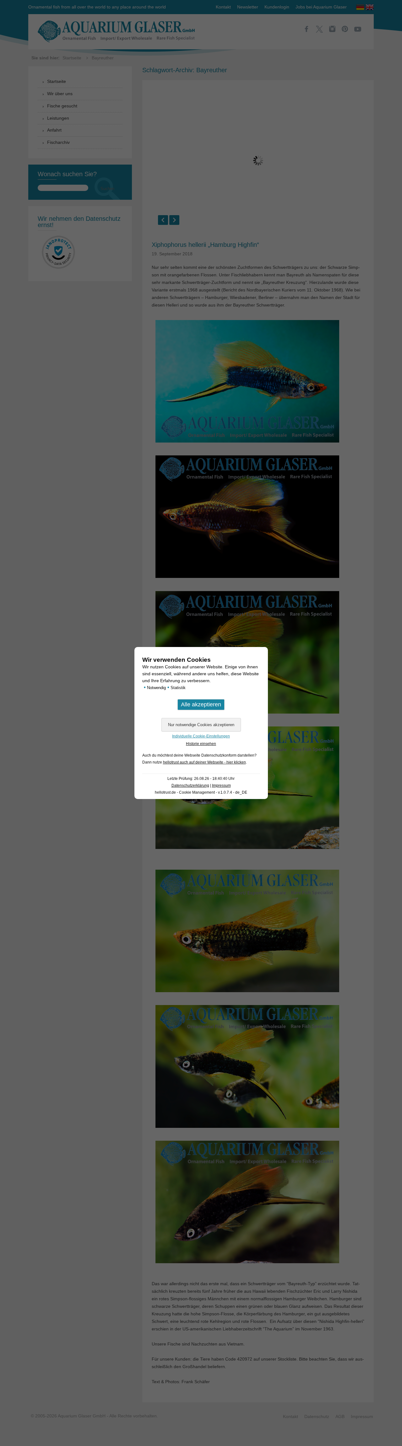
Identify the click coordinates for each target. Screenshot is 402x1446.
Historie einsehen (201, 744)
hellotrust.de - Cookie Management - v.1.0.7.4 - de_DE (201, 792)
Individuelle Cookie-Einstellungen (201, 736)
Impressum (221, 785)
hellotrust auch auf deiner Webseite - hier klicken (204, 762)
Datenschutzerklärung (190, 785)
